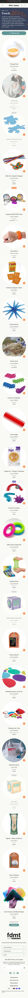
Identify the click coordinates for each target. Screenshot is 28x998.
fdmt (14, 68)
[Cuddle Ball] (14, 86)
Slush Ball (14, 801)
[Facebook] (10, 973)
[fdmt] (14, 5)
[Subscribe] (24, 968)
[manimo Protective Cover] (14, 124)
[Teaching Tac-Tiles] (14, 713)
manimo (14, 143)
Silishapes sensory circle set (14, 691)
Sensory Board (14, 655)
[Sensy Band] (14, 236)
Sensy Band (14, 251)
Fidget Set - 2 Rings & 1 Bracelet (14, 471)
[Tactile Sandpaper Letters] (14, 273)
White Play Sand (14, 765)
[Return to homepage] (14, 936)
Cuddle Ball (14, 101)
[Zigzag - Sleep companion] (14, 824)
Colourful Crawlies (14, 508)
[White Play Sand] (14, 750)
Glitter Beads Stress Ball (14, 618)
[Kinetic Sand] (14, 346)
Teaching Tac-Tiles (14, 728)
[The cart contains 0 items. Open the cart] (25, 5)
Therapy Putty (14, 64)
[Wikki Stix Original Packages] (14, 161)
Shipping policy (14, 985)
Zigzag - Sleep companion (14, 838)
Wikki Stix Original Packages (14, 176)
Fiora (14, 105)
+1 (17, 107)
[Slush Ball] (14, 787)
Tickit (14, 696)
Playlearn (14, 916)
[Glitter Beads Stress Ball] (14, 603)
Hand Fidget (14, 434)
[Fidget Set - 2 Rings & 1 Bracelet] (14, 456)
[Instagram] (14, 973)
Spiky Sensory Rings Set (14, 544)
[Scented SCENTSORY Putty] (14, 199)
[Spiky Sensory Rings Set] (14, 530)
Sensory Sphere (14, 875)
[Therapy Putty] (14, 49)
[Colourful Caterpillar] (14, 383)
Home (3, 10)
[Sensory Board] (14, 640)
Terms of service (14, 980)
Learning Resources (14, 732)
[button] (24, 49)
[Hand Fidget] (14, 420)
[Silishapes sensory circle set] (14, 677)
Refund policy (14, 983)
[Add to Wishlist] (24, 59)
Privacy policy (14, 977)
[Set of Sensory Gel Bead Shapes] (14, 897)
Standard (14, 180)
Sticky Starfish (14, 324)
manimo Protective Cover (14, 139)
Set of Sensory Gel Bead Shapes (14, 912)
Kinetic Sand (14, 361)
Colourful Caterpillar (14, 398)
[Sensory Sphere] (14, 860)
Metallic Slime (14, 581)
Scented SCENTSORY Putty (14, 214)
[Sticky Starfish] (14, 310)
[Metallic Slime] (14, 567)
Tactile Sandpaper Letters (14, 287)
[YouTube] (17, 973)
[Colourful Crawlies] (14, 493)
